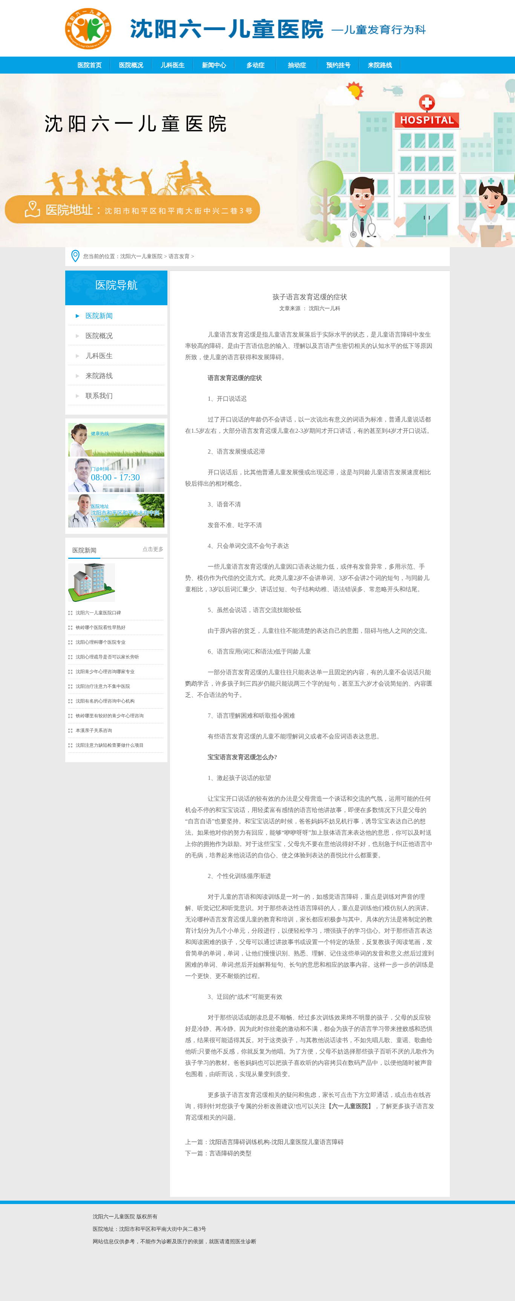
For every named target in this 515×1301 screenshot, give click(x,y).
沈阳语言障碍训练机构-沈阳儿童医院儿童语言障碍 (276, 1142)
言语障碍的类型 (230, 1153)
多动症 (256, 65)
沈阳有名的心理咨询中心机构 (105, 701)
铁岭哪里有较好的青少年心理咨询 (110, 715)
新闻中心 (214, 65)
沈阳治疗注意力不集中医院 (103, 686)
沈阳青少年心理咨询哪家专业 (105, 671)
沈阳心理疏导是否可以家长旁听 (107, 657)
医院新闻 (84, 550)
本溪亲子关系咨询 (94, 730)
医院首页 (90, 65)
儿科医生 (173, 65)
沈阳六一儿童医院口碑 (98, 612)
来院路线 (380, 65)
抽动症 (297, 65)
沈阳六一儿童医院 (141, 256)
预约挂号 (338, 65)
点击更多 (153, 549)
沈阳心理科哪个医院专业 (101, 642)
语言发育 (179, 256)
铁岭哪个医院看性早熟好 (101, 627)
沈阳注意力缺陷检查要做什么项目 (110, 745)
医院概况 (131, 65)
